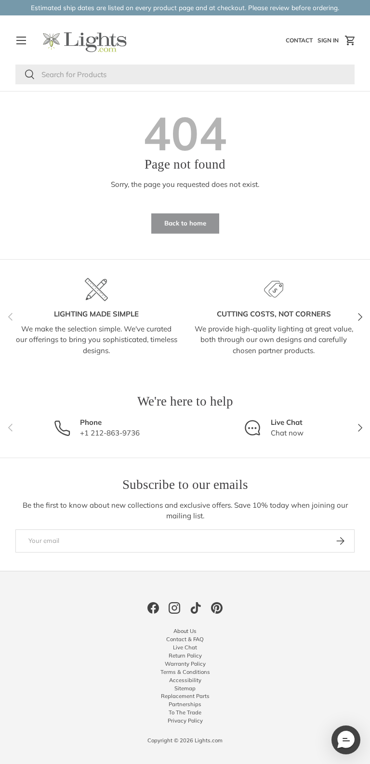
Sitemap (185, 688)
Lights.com (209, 740)
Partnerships (185, 704)
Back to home (185, 223)
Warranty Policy (185, 663)
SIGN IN (329, 42)
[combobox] (185, 74)
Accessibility (185, 680)
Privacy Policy (185, 720)
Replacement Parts (185, 696)
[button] (350, 40)
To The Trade (185, 712)
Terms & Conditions (185, 672)
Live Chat (185, 647)
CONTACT (300, 42)
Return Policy (185, 655)
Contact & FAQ (185, 639)
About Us (185, 631)
